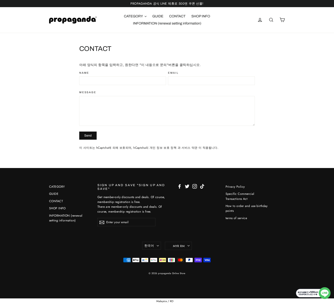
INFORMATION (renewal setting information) (167, 23)
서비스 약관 (190, 148)
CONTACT (177, 16)
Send (88, 135)
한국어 (149, 245)
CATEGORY (134, 16)
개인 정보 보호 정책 (164, 148)
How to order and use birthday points (247, 208)
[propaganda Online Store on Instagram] (194, 186)
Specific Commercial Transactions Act (240, 196)
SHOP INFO (200, 16)
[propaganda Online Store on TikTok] (202, 186)
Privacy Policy (235, 186)
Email (173, 72)
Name (84, 72)
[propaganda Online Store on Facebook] (179, 186)
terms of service (236, 218)
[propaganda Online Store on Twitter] (187, 186)
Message (87, 92)
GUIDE (157, 16)
